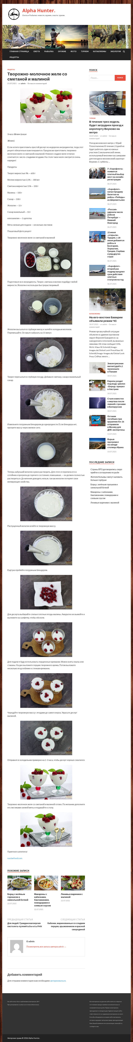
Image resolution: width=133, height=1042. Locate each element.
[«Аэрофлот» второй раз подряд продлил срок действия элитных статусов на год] (97, 275)
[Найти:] (107, 78)
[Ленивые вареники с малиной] (73, 891)
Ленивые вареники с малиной (105, 502)
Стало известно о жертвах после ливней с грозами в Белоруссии (116, 402)
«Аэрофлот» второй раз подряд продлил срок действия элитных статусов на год (116, 273)
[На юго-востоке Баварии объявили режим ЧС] (107, 311)
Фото (74, 51)
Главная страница (19, 51)
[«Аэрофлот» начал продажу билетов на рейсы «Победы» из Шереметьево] (97, 198)
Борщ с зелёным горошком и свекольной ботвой (17, 897)
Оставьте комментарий (37, 83)
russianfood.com (14, 858)
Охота (36, 51)
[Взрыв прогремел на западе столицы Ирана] (97, 448)
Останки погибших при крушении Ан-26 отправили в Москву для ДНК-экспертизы (116, 423)
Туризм (85, 51)
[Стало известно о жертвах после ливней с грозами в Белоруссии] (97, 407)
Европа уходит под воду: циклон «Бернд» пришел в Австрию (116, 385)
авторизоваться (58, 980)
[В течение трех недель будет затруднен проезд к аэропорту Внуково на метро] (107, 116)
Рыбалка (49, 51)
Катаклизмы (99, 51)
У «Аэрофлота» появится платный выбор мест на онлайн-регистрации (115, 174)
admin (23, 83)
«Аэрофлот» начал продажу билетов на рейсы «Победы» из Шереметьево (116, 194)
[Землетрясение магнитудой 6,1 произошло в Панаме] (97, 372)
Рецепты (14, 57)
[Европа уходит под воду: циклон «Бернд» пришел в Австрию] (97, 390)
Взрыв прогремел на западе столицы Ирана (115, 443)
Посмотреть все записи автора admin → (46, 946)
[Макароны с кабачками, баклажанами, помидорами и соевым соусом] (46, 891)
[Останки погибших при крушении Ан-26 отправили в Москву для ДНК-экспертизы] (97, 425)
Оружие (62, 51)
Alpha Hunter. (38, 10)
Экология (116, 51)
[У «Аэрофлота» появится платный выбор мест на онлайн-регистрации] (97, 178)
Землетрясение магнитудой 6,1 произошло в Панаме (115, 367)
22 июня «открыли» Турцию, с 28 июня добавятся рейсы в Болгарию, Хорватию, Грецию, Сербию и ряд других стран (116, 244)
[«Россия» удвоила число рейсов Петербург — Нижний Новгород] (97, 218)
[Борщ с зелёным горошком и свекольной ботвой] (19, 891)
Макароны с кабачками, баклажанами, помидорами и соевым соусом (42, 900)
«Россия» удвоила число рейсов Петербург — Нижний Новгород (115, 216)
